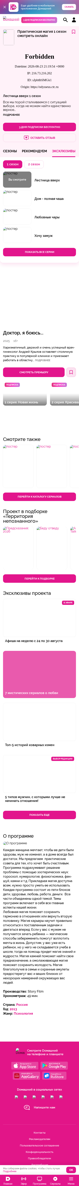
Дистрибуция (39, 1164)
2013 (13, 1009)
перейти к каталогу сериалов (40, 496)
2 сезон (34, 164)
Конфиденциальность (39, 1151)
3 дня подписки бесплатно (39, 20)
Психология (23, 1013)
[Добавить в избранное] (73, 32)
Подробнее (42, 360)
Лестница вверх (15, 96)
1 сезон (35, 96)
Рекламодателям (39, 1139)
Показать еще (39, 814)
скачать (69, 7)
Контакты (39, 1132)
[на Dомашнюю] (11, 19)
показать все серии (39, 252)
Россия (22, 1005)
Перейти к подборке (40, 578)
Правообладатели (39, 1158)
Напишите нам (44, 1107)
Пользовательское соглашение (39, 1145)
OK (71, 1170)
